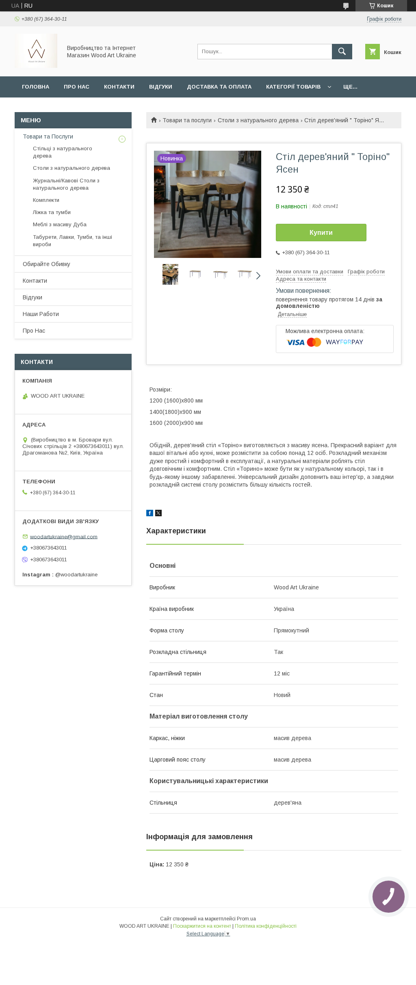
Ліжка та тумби (52, 212)
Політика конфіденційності (266, 926)
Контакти (119, 87)
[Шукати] (342, 51)
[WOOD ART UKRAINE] (36, 66)
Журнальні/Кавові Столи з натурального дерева (66, 184)
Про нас (76, 87)
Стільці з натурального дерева (62, 152)
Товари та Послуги (48, 136)
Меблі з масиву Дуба (60, 224)
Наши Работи (41, 314)
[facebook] (149, 514)
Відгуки (160, 87)
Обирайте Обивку (46, 264)
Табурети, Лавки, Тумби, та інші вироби (72, 240)
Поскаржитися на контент (202, 926)
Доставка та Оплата (219, 87)
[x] (158, 514)
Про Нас (34, 330)
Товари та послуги (187, 120)
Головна (35, 87)
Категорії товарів (293, 87)
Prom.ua (246, 919)
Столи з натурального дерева (258, 120)
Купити (321, 232)
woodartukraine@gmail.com (64, 536)
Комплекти (46, 200)
